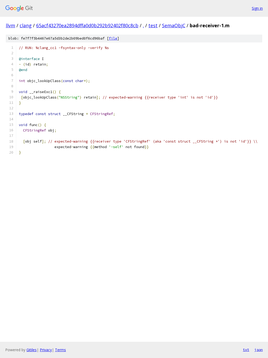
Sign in (257, 8)
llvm (10, 25)
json (258, 349)
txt (246, 349)
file (113, 38)
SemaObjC (173, 25)
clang (26, 25)
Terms (60, 349)
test (153, 25)
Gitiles (31, 349)
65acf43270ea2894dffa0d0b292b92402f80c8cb (87, 25)
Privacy (46, 349)
